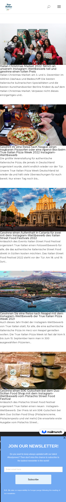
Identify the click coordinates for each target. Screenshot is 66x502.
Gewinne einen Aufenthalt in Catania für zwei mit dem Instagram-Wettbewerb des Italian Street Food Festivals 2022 (30, 235)
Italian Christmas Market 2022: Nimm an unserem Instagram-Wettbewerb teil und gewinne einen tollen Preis (28, 69)
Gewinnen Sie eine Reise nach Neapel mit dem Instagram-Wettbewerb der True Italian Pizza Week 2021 (31, 316)
